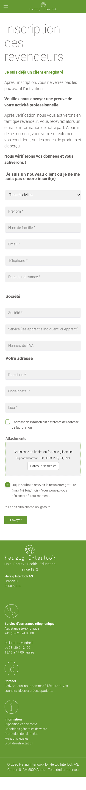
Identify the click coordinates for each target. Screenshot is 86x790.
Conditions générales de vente (26, 729)
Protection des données (21, 734)
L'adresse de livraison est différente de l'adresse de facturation (45, 424)
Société (13, 296)
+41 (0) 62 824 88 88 (19, 633)
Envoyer (16, 520)
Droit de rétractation (19, 743)
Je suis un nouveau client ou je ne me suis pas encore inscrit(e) (43, 176)
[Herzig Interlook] (43, 6)
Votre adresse (19, 358)
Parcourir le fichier (43, 466)
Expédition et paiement (21, 724)
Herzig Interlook (30, 764)
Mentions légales (16, 738)
